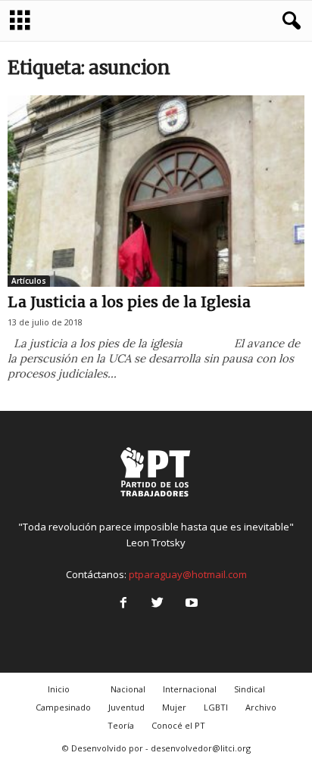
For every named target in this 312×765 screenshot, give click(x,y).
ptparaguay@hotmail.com (188, 574)
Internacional (190, 689)
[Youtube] (190, 604)
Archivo (260, 707)
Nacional (128, 689)
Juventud (126, 707)
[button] (288, 21)
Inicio (59, 689)
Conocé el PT (178, 725)
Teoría (121, 725)
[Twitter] (157, 604)
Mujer (174, 707)
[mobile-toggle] (20, 21)
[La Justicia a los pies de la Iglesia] (156, 191)
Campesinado (63, 707)
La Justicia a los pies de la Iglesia (129, 302)
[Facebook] (123, 604)
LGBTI (216, 707)
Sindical (249, 689)
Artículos (28, 280)
